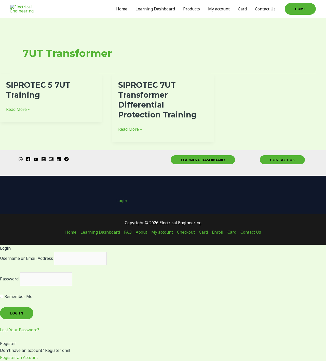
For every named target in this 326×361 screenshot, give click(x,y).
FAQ (128, 232)
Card (242, 9)
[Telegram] (66, 159)
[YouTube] (36, 159)
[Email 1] (51, 159)
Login (121, 200)
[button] (300, 9)
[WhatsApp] (20, 159)
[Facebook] (28, 159)
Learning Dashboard (155, 9)
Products (191, 9)
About (141, 232)
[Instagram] (43, 159)
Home (121, 9)
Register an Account (19, 357)
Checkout (186, 232)
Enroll (217, 232)
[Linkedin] (59, 159)
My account (219, 9)
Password (9, 279)
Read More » (18, 109)
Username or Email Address (26, 258)
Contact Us (265, 9)
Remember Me (17, 296)
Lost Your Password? (19, 330)
